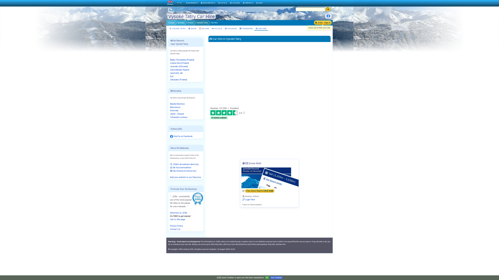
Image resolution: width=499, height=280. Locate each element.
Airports (249, 3)
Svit (172, 76)
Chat (260, 3)
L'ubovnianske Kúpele (179, 70)
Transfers (247, 28)
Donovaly (174, 110)
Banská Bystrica (177, 104)
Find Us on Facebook (183, 136)
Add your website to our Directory (185, 177)
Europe (171, 23)
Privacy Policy (176, 226)
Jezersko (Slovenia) (179, 66)
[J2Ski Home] (178, 11)
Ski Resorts (193, 3)
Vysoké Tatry (202, 23)
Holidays (232, 28)
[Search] (328, 9)
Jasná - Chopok (177, 114)
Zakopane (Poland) (178, 79)
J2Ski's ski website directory (185, 164)
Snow (193, 28)
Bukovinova (175, 107)
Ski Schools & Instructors (184, 171)
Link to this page (177, 219)
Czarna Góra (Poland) (179, 63)
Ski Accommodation (181, 167)
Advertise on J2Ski (178, 213)
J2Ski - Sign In (323, 22)
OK (267, 277)
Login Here (250, 199)
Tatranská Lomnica (178, 117)
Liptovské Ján (176, 73)
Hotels (218, 28)
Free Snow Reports (259, 191)
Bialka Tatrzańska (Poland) (182, 60)
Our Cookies (276, 277)
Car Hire (262, 28)
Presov (191, 23)
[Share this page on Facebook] (328, 17)
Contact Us (175, 229)
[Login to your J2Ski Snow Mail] (269, 177)
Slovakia (181, 23)
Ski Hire (205, 28)
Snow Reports (209, 3)
